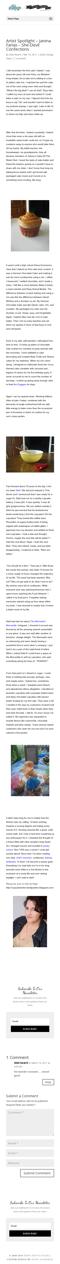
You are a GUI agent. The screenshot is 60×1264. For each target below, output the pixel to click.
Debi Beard (15, 54)
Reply (48, 1082)
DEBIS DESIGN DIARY (36, 1256)
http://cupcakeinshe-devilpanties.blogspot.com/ (29, 887)
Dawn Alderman (42, 1259)
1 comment (20, 58)
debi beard (21, 1063)
